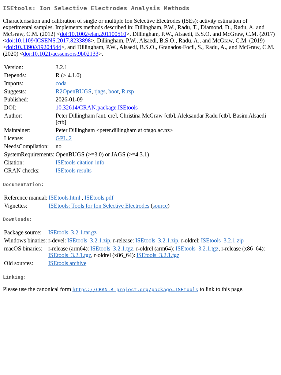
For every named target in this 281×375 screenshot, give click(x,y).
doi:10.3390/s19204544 (33, 47)
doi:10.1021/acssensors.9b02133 (60, 54)
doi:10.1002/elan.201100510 (93, 34)
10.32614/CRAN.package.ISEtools (97, 107)
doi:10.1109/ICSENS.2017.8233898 (48, 40)
